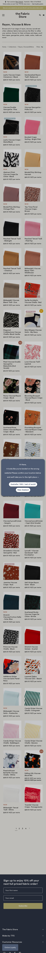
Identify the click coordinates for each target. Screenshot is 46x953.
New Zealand (23, 490)
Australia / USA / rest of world (23, 484)
